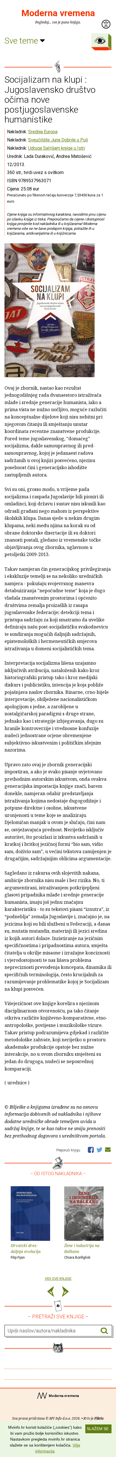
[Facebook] (91, 1149)
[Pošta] (108, 1149)
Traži (104, 1331)
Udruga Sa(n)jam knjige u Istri (56, 148)
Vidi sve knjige (58, 1278)
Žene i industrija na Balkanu (81, 1251)
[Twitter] (99, 1149)
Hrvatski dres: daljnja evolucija (26, 1251)
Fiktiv (99, 1418)
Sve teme (22, 41)
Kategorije (100, 40)
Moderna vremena (58, 13)
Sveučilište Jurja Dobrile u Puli (58, 140)
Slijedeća (65, 1292)
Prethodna (50, 1292)
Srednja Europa (42, 131)
